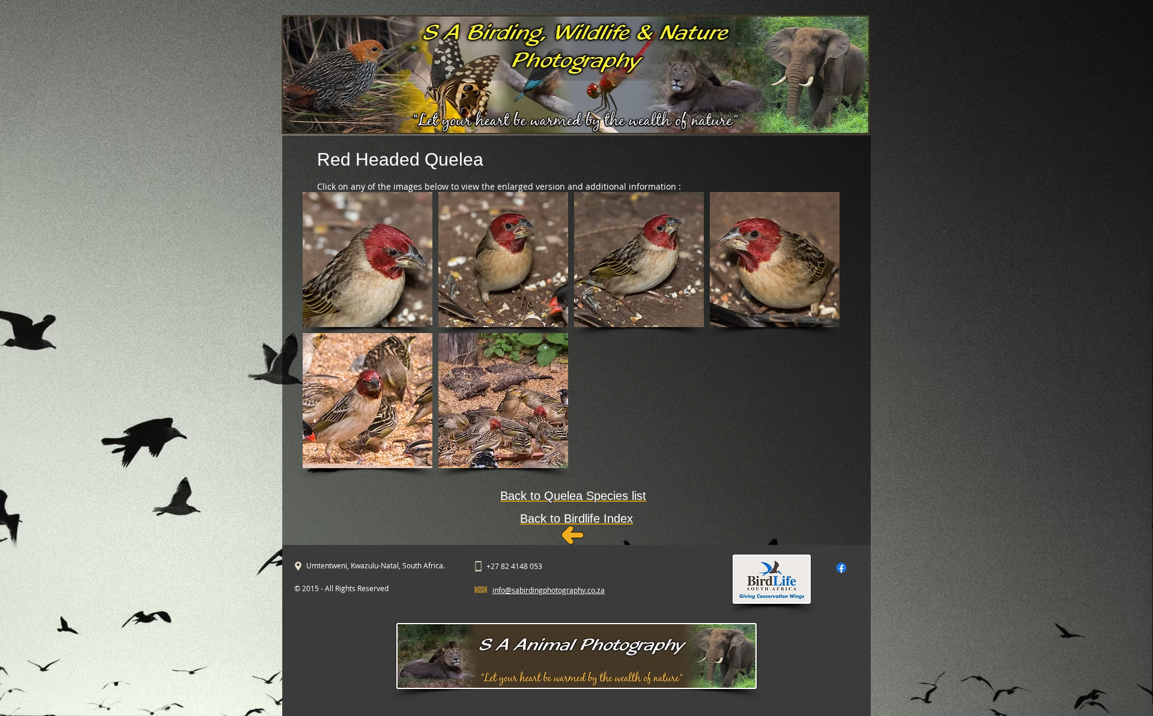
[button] (367, 259)
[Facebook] (841, 567)
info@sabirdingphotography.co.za (548, 590)
